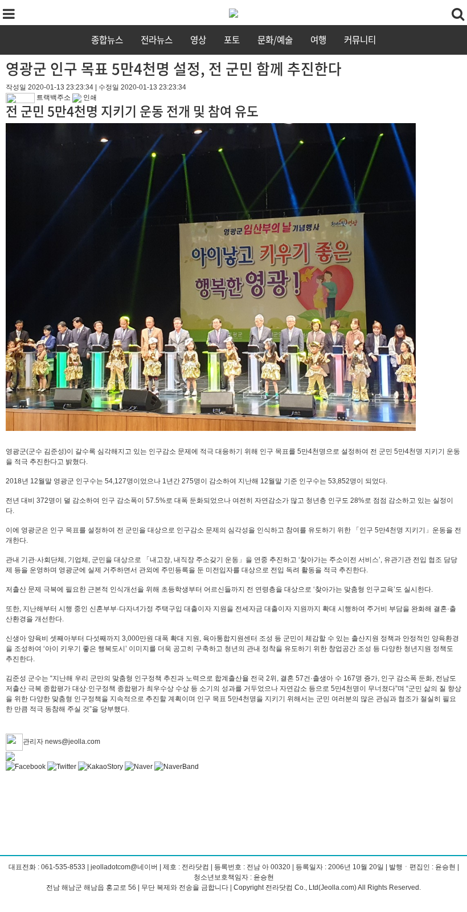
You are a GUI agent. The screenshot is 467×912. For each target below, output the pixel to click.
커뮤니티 (360, 39)
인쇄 (89, 97)
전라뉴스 (157, 39)
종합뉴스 (107, 39)
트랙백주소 (53, 97)
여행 (318, 39)
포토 (232, 39)
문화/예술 (275, 39)
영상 (198, 39)
